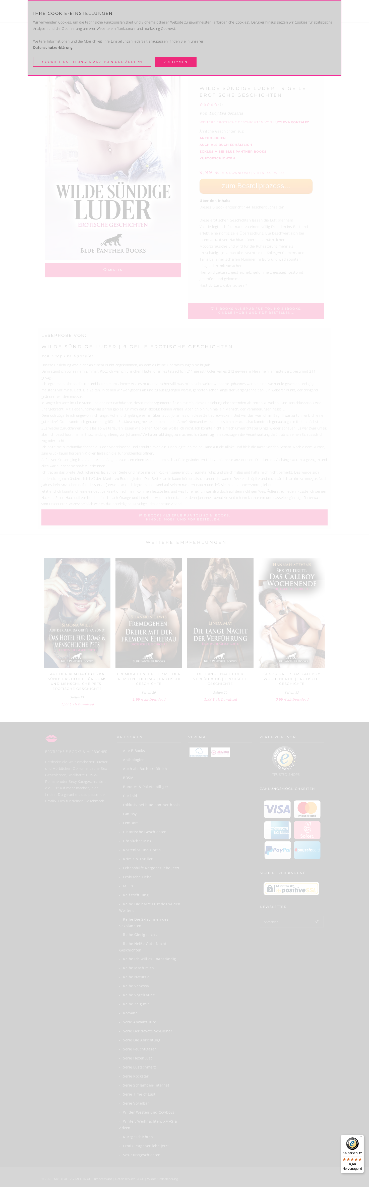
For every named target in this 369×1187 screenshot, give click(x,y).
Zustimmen (176, 62)
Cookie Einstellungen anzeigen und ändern (92, 62)
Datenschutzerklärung (53, 47)
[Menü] (361, 1138)
